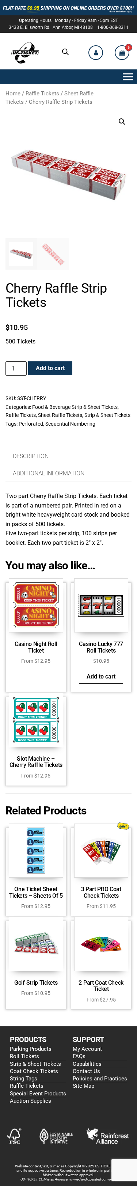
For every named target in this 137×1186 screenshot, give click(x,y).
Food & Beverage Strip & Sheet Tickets (75, 407)
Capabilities (87, 1064)
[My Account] (95, 52)
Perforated (31, 424)
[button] (126, 76)
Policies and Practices (100, 1078)
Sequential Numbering (70, 424)
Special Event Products (38, 1093)
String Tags (23, 1078)
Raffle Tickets (42, 93)
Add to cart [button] (101, 676)
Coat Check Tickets (34, 1071)
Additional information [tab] (48, 473)
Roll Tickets (24, 1056)
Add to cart (50, 368)
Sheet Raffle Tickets (60, 415)
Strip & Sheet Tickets (107, 415)
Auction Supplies (30, 1101)
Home (12, 93)
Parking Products (31, 1049)
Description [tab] (31, 456)
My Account (87, 1049)
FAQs (79, 1056)
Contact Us (86, 1071)
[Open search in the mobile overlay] (65, 52)
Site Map (83, 1086)
